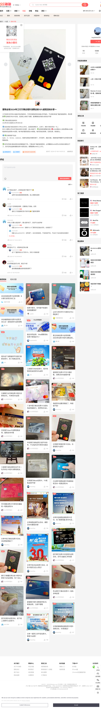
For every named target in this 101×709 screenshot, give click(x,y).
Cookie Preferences (25, 705)
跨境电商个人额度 (46, 669)
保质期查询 (93, 133)
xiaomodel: (15, 230)
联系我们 (31, 669)
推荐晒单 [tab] (3, 279)
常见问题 (31, 666)
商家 (16, 11)
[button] (17, 5)
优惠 (7, 11)
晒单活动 (56, 15)
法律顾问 (31, 675)
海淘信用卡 (8, 152)
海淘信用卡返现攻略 (30, 152)
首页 (1, 21)
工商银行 (17, 152)
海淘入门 (62, 666)
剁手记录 (27, 15)
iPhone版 (75, 669)
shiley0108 (10, 261)
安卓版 (74, 666)
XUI (8, 187)
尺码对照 (83, 125)
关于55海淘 (17, 666)
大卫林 (9, 204)
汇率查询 (44, 675)
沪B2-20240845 (57, 686)
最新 (8, 15)
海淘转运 (46, 15)
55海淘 (5, 5)
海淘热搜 (62, 669)
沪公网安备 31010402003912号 (59, 689)
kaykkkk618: (15, 192)
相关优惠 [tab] (13, 279)
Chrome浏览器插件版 (79, 672)
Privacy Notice (26, 700)
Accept (76, 705)
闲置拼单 (36, 15)
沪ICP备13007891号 (31, 686)
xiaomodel (10, 220)
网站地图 (16, 675)
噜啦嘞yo (9, 245)
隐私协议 (16, 669)
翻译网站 (83, 133)
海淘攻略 (17, 15)
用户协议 (16, 672)
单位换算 (93, 125)
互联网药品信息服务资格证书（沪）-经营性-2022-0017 (78, 686)
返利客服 (31, 672)
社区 (1, 15)
